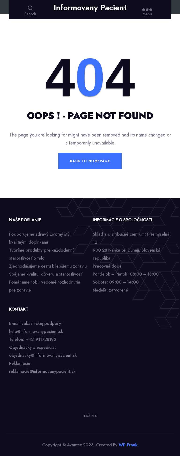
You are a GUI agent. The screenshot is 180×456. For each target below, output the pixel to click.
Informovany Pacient (90, 8)
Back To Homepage (90, 161)
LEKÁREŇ (90, 415)
